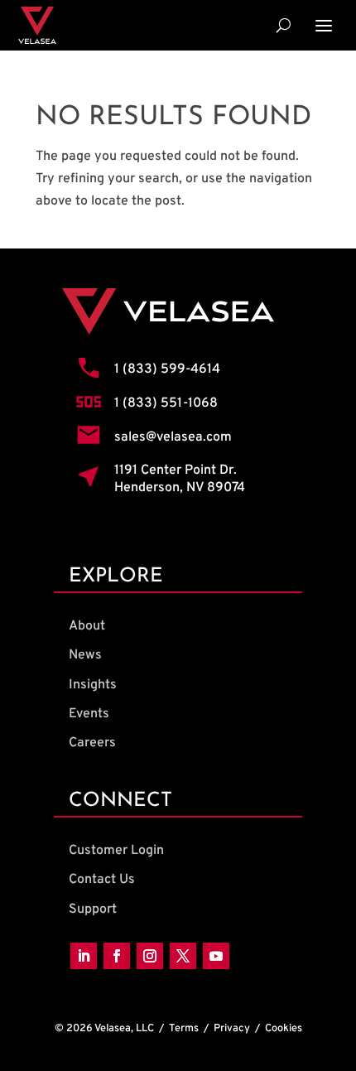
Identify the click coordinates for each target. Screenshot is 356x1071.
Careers (92, 743)
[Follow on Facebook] (116, 956)
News (85, 655)
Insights (93, 685)
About (87, 626)
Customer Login (116, 850)
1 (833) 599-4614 (167, 369)
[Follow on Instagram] (150, 956)
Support (93, 909)
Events (89, 714)
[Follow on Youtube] (216, 956)
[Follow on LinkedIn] (83, 956)
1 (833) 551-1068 (166, 403)
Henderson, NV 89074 (179, 488)
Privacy (232, 1028)
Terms (184, 1028)
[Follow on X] (183, 956)
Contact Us (102, 879)
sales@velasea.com (173, 437)
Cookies (283, 1028)
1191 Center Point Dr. (175, 470)
